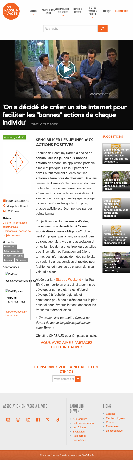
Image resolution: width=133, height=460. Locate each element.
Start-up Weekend (68, 279)
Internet (22, 260)
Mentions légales (115, 418)
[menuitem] (33, 11)
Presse (110, 422)
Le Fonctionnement (83, 423)
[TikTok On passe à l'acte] (58, 419)
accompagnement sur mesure (63, 10)
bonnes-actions (13, 250)
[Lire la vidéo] (66, 69)
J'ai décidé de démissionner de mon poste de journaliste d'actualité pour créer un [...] (114, 262)
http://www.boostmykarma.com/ (16, 313)
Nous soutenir (121, 11)
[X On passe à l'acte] (48, 419)
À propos (33, 10)
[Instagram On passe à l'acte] (19, 419)
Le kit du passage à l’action (92, 10)
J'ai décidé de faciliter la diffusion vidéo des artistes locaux (115, 184)
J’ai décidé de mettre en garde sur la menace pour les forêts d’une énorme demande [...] (116, 155)
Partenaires (112, 426)
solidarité (10, 246)
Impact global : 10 (15, 137)
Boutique (107, 11)
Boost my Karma (14, 255)
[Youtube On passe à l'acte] (8, 419)
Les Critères (80, 427)
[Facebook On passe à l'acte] (38, 419)
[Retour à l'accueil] (11, 11)
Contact (110, 413)
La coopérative (114, 430)
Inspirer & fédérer (77, 10)
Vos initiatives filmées (48, 11)
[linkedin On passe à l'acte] (28, 419)
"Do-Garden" (80, 419)
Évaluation (79, 431)
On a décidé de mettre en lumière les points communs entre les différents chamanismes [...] (116, 237)
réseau (9, 260)
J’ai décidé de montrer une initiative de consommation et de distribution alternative (116, 208)
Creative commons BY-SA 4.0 (77, 455)
